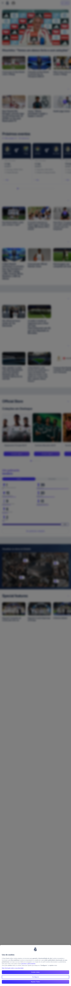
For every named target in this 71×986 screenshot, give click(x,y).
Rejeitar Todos (35, 981)
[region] (35, 965)
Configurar (35, 977)
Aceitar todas (35, 972)
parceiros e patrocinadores (28, 963)
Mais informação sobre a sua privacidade (12, 968)
